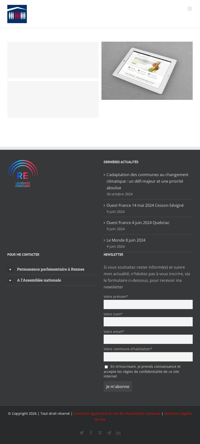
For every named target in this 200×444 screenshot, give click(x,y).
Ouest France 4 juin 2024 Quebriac (138, 222)
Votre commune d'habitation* (128, 349)
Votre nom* (113, 314)
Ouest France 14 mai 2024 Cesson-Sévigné (145, 205)
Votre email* (114, 331)
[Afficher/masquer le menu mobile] (190, 8)
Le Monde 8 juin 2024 (126, 240)
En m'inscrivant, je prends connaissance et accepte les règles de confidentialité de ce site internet (142, 371)
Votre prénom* (116, 296)
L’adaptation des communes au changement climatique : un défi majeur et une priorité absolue (148, 181)
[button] (51, 269)
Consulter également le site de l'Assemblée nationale (117, 413)
